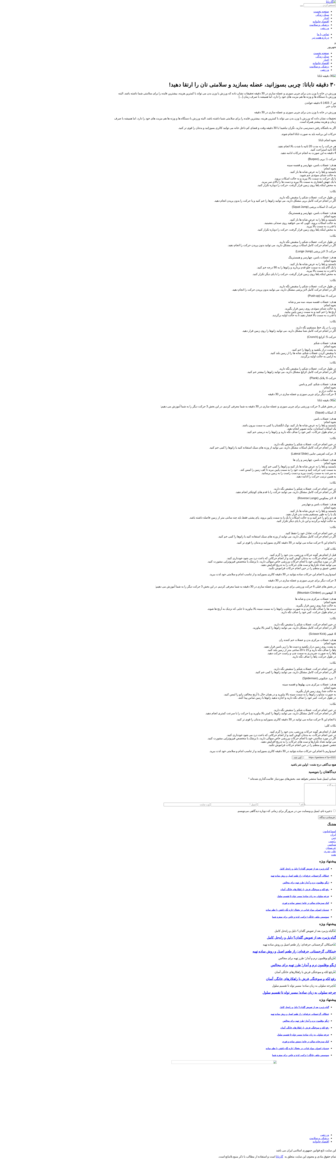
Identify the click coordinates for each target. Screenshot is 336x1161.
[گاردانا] (331, 1)
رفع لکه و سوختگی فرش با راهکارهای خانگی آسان (304, 889)
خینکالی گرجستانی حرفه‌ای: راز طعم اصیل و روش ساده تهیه (300, 875)
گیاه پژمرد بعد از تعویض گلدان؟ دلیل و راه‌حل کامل (304, 868)
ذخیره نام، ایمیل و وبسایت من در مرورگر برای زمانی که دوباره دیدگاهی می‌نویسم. (284, 810)
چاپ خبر (331, 106)
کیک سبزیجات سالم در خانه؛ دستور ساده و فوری (305, 903)
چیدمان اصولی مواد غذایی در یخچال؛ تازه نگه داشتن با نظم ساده (297, 910)
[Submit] (301, 5)
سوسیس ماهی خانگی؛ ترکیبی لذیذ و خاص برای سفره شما (300, 917)
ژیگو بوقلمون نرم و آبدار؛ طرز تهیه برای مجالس (306, 882)
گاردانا (279, 1156)
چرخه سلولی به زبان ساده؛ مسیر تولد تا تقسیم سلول (303, 896)
